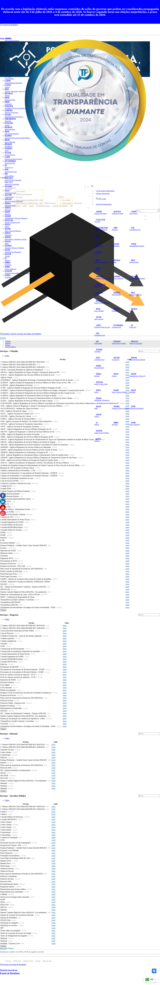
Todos (7, 356)
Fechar (3, 610)
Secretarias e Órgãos (98, 208)
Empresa (8, 343)
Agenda (60, 197)
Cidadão (8, 341)
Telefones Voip (28, 961)
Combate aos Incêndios (60, 206)
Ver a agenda (66, 200)
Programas (19, 197)
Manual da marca (50, 203)
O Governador (20, 191)
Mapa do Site (47, 961)
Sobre (14, 188)
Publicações (78, 203)
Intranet (7, 345)
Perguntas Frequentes (43, 206)
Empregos (16, 206)
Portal (7, 203)
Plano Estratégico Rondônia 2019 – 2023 (29, 200)
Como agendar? (67, 203)
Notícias (8, 206)
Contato (31, 206)
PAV (71, 206)
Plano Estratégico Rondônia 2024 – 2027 (29, 203)
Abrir (127, 365)
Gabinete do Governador (24, 194)
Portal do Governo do (23, 182)
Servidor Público (10, 347)
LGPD (24, 206)
